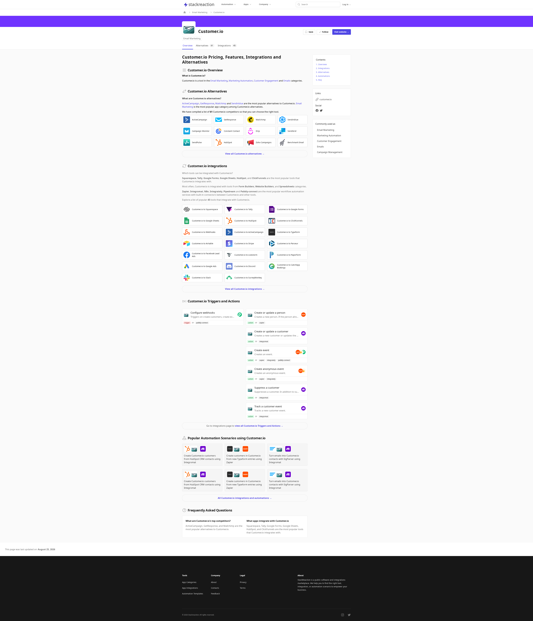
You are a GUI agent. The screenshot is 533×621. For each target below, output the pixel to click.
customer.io (326, 99)
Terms (243, 588)
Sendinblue (237, 103)
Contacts (215, 588)
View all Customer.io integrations (245, 288)
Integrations (324, 68)
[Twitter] (322, 110)
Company (263, 4)
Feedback (215, 593)
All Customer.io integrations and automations (245, 498)
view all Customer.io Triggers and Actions (259, 425)
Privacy (243, 582)
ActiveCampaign (190, 103)
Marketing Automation (241, 80)
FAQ (320, 80)
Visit (341, 32)
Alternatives (323, 72)
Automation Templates (192, 593)
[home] (184, 12)
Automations (324, 76)
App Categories (189, 582)
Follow (325, 32)
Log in (346, 4)
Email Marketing (199, 12)
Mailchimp (220, 103)
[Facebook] (317, 110)
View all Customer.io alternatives (244, 153)
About (214, 582)
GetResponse (207, 103)
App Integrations (190, 588)
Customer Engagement (266, 80)
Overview (322, 64)
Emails (286, 80)
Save (311, 32)
